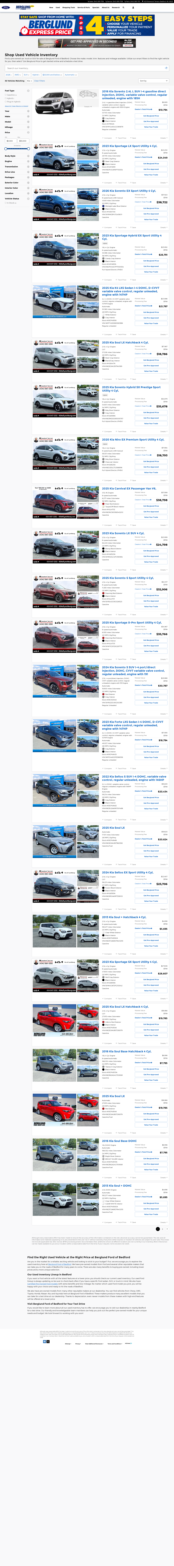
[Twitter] (48, 1341)
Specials (95, 7)
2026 (9, 75)
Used (58, 7)
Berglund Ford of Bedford (59, 1264)
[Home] (6, 7)
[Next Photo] (97, 160)
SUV (26, 75)
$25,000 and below (52, 75)
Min (6, 137)
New (51, 7)
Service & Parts (84, 7)
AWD (18, 75)
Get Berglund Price (151, 116)
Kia (28, 81)
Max (19, 137)
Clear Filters (39, 81)
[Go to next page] (167, 1229)
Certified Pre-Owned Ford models (42, 1284)
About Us (105, 7)
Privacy (77, 1344)
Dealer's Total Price (143, 109)
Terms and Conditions (114, 1344)
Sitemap (67, 1344)
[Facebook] (44, 1341)
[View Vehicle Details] (88, 93)
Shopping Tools (68, 7)
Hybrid (36, 75)
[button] (134, 244)
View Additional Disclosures (93, 1344)
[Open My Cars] (132, 7)
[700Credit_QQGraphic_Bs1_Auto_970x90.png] (87, 43)
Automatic (71, 75)
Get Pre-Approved (151, 121)
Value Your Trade (151, 127)
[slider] (5, 148)
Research (116, 7)
